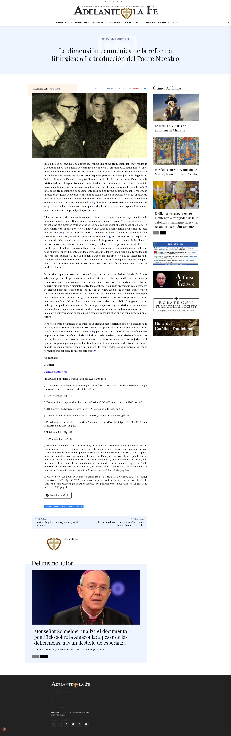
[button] (228, 23)
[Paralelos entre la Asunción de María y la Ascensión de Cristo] (176, 151)
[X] (121, 1)
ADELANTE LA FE (63, 23)
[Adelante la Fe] (54, 544)
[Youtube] (125, 1)
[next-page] (44, 656)
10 (94, 350)
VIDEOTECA (56, 697)
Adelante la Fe (120, 39)
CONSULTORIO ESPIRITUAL (62, 692)
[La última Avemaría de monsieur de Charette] (176, 107)
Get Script (168, 264)
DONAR (54, 702)
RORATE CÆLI (81, 23)
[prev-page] (35, 656)
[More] (144, 88)
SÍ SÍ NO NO (115, 23)
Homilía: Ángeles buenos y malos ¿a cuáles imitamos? (58, 523)
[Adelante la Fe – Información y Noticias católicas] (115, 12)
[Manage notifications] (4, 729)
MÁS (175, 23)
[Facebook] (105, 1)
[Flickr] (109, 1)
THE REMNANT (98, 23)
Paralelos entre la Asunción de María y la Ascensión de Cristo (176, 172)
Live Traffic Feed (175, 244)
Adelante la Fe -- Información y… (168, 249)
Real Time (175, 264)
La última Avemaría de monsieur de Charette (170, 128)
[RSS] (113, 1)
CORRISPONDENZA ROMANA (155, 23)
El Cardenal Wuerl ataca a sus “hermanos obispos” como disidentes (121, 523)
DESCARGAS (56, 694)
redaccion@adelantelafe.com (62, 707)
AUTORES (55, 699)
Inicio (105, 39)
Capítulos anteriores (55, 371)
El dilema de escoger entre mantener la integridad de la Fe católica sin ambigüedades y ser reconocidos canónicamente (177, 220)
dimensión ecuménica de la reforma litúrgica (64, 507)
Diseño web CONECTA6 (60, 720)
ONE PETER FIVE (131, 23)
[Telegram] (117, 1)
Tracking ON (182, 264)
